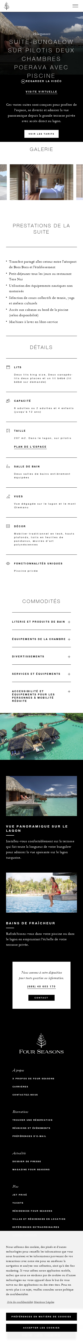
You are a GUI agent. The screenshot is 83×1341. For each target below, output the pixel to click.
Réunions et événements (31, 1128)
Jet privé (19, 1194)
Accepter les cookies (41, 1327)
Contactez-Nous (25, 1094)
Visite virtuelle (41, 91)
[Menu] (75, 6)
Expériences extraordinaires (35, 1227)
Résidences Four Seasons (32, 1211)
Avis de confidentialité (20, 1302)
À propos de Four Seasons (33, 1078)
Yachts (18, 1203)
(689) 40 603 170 (41, 986)
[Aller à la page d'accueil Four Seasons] (6, 6)
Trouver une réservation (32, 1120)
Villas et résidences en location (39, 1219)
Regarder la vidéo (44, 81)
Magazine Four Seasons (31, 1169)
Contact (41, 997)
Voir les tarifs (41, 134)
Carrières (20, 1086)
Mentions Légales (44, 1302)
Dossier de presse (26, 1161)
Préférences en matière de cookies (41, 1316)
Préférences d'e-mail (29, 1136)
